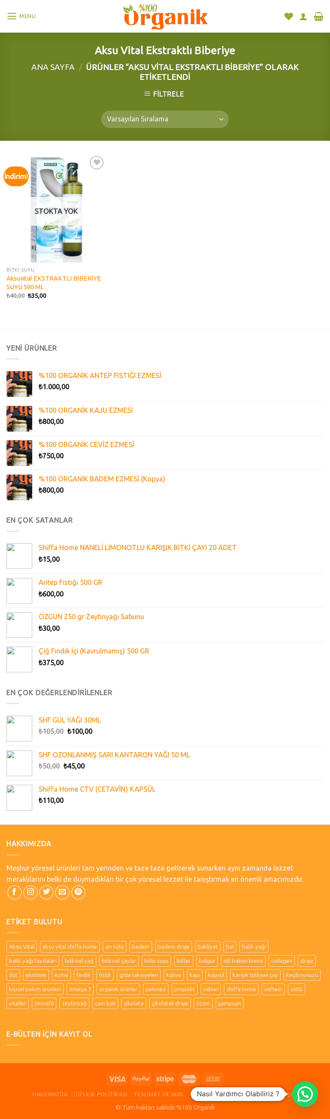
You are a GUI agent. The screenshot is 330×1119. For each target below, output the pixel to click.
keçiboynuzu (302, 975)
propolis (184, 989)
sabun (210, 989)
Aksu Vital (21, 947)
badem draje (173, 947)
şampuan (229, 1003)
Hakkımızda (50, 1094)
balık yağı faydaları (33, 961)
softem (273, 989)
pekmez (156, 989)
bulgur (207, 961)
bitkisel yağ (79, 961)
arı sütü (114, 947)
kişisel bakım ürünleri (35, 989)
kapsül (216, 975)
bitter (184, 961)
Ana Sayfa (53, 67)
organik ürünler (118, 989)
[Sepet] (319, 16)
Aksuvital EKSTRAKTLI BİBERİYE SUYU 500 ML (53, 282)
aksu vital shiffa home (70, 947)
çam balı (105, 1003)
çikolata (134, 1003)
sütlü (296, 989)
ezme (61, 975)
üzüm (203, 1003)
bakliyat (208, 947)
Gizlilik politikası (100, 1094)
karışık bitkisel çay (255, 975)
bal (230, 947)
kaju (194, 975)
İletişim (285, 1094)
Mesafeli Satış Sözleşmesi (228, 1094)
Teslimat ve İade (159, 1094)
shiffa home (241, 989)
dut (13, 975)
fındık (83, 975)
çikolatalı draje (170, 1003)
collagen (281, 961)
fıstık (105, 975)
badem (141, 947)
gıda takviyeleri (138, 975)
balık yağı (254, 947)
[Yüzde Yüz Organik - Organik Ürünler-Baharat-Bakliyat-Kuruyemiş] (165, 16)
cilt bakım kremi (243, 961)
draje (306, 961)
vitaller (17, 1003)
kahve (173, 975)
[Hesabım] (303, 16)
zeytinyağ (74, 1003)
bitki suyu (156, 961)
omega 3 (80, 989)
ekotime (36, 975)
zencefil (44, 1003)
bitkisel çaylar (119, 961)
